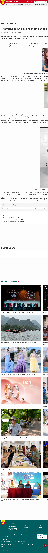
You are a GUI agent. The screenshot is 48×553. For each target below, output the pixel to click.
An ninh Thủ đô (12, 1)
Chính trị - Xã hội (20, 4)
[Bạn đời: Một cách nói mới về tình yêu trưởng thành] (21, 390)
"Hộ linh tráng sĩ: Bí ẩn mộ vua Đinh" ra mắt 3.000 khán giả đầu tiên (17, 312)
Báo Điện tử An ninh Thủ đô (3, 2)
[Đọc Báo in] (32, 1)
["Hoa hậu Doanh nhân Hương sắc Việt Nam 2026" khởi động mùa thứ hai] (21, 360)
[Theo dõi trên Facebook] (26, 1)
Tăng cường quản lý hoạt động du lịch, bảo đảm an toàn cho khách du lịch (18, 342)
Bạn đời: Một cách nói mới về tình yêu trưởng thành (13, 405)
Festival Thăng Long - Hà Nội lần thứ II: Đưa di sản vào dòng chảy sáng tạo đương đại (20, 500)
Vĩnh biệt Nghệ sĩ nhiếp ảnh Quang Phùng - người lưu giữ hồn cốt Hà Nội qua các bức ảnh (20, 437)
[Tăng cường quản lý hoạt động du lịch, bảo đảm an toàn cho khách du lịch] (21, 328)
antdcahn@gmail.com (40, 529)
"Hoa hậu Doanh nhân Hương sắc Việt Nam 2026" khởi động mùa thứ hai (18, 374)
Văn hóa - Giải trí (8, 24)
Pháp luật (32, 4)
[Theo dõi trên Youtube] (28, 1)
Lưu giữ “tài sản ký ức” (6, 469)
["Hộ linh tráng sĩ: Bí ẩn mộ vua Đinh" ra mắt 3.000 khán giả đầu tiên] (21, 298)
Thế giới (26, 4)
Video (36, 4)
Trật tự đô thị (11, 4)
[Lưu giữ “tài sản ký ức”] (21, 454)
